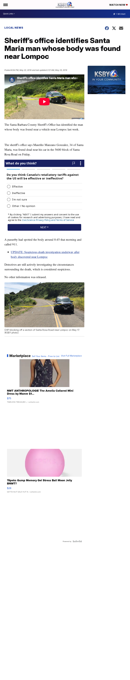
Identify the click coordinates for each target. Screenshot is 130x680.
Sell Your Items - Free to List (45, 356)
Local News (13, 27)
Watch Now (117, 4)
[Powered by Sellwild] (77, 541)
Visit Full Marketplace (71, 356)
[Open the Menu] (5, 4)
